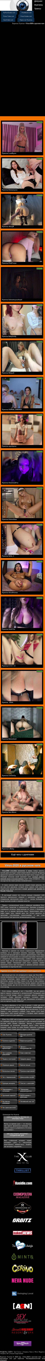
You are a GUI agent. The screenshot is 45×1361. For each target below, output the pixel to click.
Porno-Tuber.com (8, 16)
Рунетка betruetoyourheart (12, 300)
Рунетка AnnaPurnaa (10, 592)
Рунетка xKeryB (8, 226)
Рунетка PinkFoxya (9, 263)
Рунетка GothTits (8, 629)
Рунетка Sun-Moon (9, 812)
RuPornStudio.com (9, 12)
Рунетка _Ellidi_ (8, 702)
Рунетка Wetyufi (8, 373)
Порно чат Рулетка (26, 20)
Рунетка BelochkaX (9, 739)
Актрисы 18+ (4, 1353)
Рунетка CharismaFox (10, 483)
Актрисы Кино (28, 1352)
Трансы (37, 9)
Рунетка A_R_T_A (8, 666)
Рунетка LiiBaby (8, 849)
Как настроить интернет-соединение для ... (18, 1134)
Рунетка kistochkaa (9, 519)
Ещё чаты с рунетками (22, 854)
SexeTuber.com (8, 20)
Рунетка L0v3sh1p (9, 775)
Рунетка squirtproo (9, 446)
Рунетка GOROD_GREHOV (12, 409)
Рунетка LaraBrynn (9, 153)
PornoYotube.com (26, 16)
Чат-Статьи (17, 1352)
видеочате (9, 1015)
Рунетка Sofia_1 (8, 556)
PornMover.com (27, 12)
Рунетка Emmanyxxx (9, 190)
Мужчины (38, 5)
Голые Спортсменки (16, 1353)
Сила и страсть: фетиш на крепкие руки (18, 1118)
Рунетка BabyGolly (9, 336)
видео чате (23, 899)
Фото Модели (39, 1352)
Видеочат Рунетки (18, 23)
